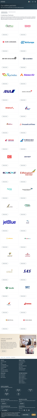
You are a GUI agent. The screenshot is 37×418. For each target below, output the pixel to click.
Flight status (21, 367)
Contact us (4, 403)
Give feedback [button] (4, 410)
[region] (18, 414)
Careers (2, 368)
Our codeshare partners (4, 365)
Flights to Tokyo (21, 381)
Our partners (3, 374)
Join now (4, 351)
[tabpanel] (18, 173)
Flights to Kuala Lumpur (22, 378)
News (1, 363)
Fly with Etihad (21, 363)
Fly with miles (3, 376)
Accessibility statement (4, 371)
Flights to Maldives (22, 377)
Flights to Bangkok (22, 376)
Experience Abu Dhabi (22, 368)
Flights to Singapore (22, 382)
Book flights (21, 364)
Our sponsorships (3, 364)
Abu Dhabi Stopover (22, 369)
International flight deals (23, 365)
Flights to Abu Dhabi (22, 374)
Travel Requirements (22, 361)
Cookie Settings (25, 414)
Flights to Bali (21, 380)
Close (34, 414)
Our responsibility (3, 367)
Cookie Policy (10, 414)
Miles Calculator (3, 377)
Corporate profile (3, 361)
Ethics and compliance (4, 369)
